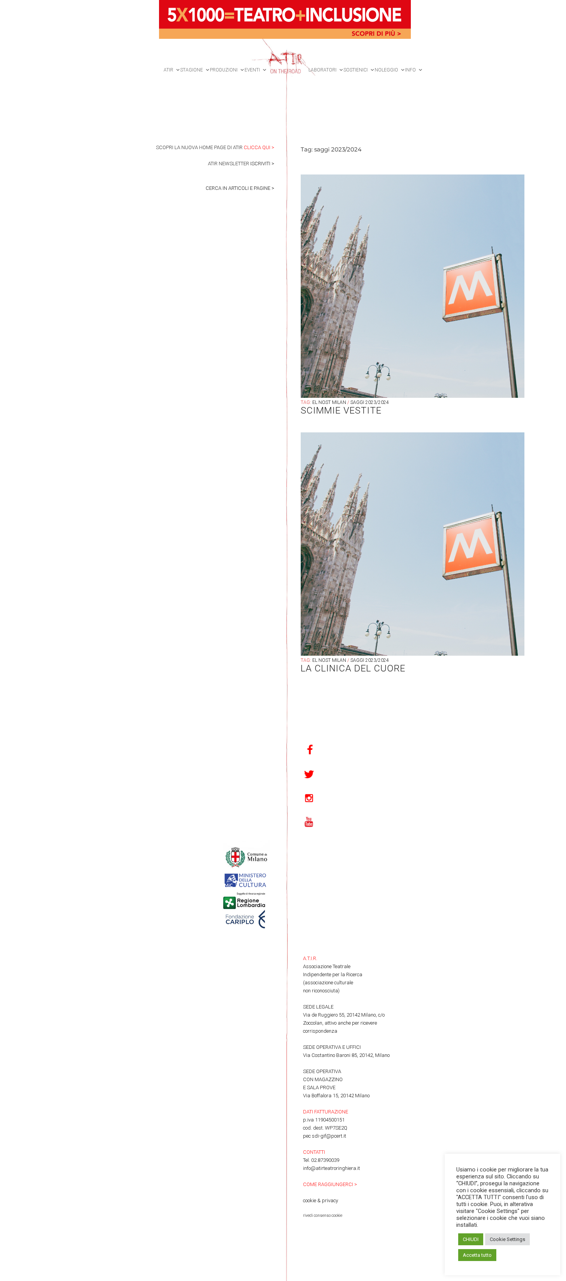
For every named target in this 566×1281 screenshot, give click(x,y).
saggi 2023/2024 (369, 402)
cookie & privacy (320, 1200)
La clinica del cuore (353, 668)
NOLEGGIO (386, 70)
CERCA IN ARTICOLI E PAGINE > (240, 188)
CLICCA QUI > (259, 147)
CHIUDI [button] (471, 1239)
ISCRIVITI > (262, 163)
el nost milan (329, 402)
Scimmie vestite (341, 410)
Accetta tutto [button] (477, 1255)
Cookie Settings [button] (507, 1239)
